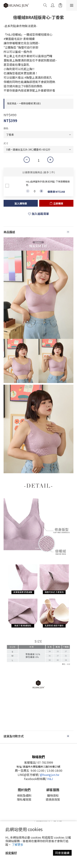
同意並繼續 (62, 853)
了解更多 (17, 844)
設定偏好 (11, 853)
